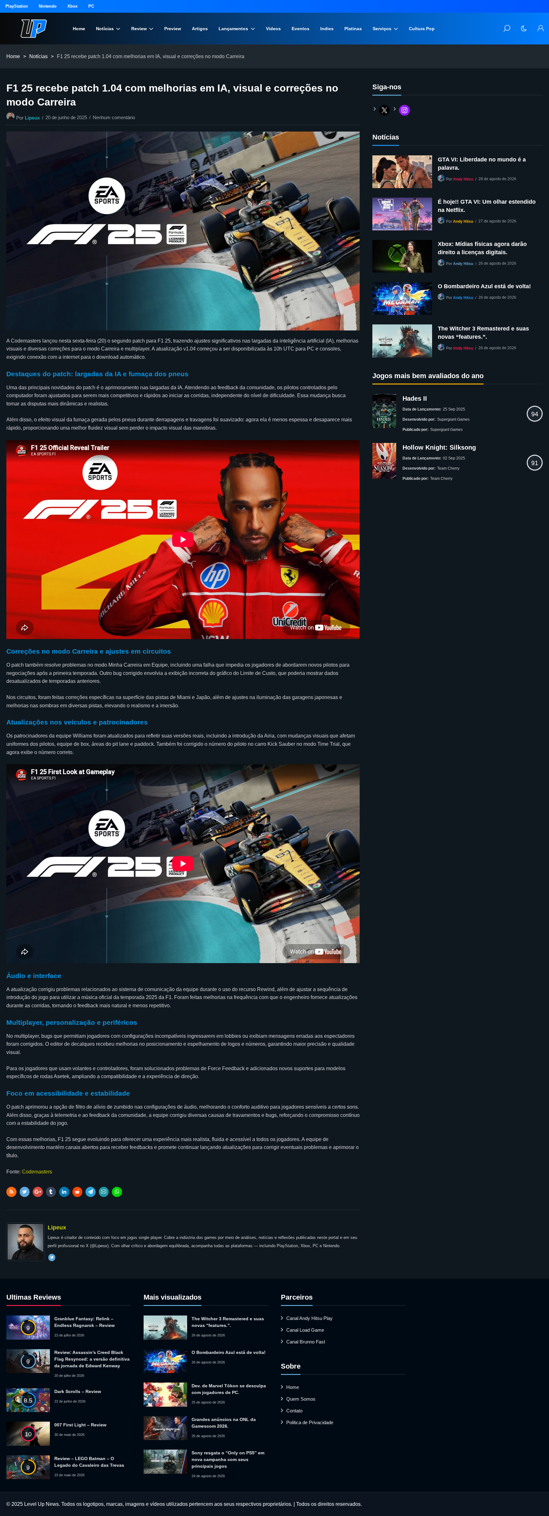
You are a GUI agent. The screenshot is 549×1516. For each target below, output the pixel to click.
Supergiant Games (453, 419)
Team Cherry (448, 468)
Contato (294, 1410)
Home (79, 28)
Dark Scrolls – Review (77, 1391)
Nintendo (48, 6)
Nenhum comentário (114, 117)
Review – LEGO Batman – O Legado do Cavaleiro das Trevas (89, 1462)
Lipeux (32, 117)
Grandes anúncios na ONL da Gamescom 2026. (224, 1423)
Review (139, 28)
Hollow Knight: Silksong (439, 447)
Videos (273, 28)
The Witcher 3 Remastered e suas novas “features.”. (483, 332)
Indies (327, 28)
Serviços (382, 28)
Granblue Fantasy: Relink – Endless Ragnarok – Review (84, 1322)
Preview (172, 28)
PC (91, 6)
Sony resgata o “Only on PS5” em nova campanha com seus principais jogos (228, 1459)
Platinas (353, 28)
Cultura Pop (422, 28)
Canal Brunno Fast (305, 1341)
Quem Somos (300, 1399)
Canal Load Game (305, 1330)
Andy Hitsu (463, 179)
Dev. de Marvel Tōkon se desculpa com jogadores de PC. (229, 1389)
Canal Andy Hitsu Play (309, 1318)
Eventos (300, 28)
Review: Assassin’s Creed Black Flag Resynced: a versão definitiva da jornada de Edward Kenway (92, 1359)
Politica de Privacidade (309, 1422)
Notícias (105, 28)
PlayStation (16, 6)
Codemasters (37, 1171)
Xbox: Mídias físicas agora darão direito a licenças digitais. (482, 248)
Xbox (72, 6)
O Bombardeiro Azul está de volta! (484, 286)
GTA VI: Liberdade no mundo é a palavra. (482, 163)
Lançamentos (233, 28)
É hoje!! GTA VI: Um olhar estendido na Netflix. (487, 206)
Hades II (415, 398)
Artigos (200, 28)
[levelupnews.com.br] (33, 28)
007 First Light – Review (80, 1424)
